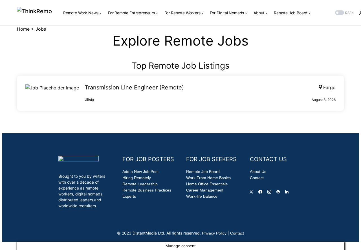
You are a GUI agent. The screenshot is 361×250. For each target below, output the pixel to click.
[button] (343, 12)
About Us (258, 171)
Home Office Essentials (207, 184)
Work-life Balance (201, 196)
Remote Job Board (203, 171)
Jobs (41, 29)
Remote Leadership (140, 184)
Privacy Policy (214, 233)
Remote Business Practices (146, 190)
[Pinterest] (279, 193)
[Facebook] (261, 193)
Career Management (204, 190)
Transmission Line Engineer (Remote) (134, 87)
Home (23, 29)
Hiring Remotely (136, 177)
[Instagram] (270, 193)
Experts (129, 196)
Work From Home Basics (208, 177)
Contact (257, 177)
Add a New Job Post (140, 171)
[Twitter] (252, 193)
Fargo (329, 87)
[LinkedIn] (288, 193)
